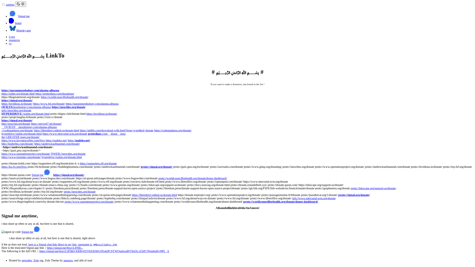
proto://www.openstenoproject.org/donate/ (89, 201)
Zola (36, 260)
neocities (27, 260)
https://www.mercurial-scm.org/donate (64, 133)
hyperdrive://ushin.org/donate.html (21, 133)
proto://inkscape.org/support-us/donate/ (373, 188)
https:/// (79, 140)
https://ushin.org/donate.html (18, 93)
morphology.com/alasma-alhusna (26, 107)
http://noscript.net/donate (15, 123)
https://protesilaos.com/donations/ (54, 93)
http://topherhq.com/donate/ (17, 143)
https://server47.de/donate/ (46, 123)
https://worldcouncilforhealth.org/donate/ (64, 97)
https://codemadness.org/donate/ (172, 130)
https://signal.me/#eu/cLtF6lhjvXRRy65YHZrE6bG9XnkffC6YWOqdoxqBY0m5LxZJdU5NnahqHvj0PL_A (104, 251)
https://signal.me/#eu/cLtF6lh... (65, 247)
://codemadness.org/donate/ (17, 130)
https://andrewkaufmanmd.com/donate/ (57, 143)
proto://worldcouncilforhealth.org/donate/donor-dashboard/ (192, 178)
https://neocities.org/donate (68, 107)
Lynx (12, 36)
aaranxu (68, 260)
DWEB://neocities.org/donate (68, 153)
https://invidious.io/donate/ (16, 103)
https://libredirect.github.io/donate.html (56, 130)
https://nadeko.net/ (56, 140)
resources (14, 40)
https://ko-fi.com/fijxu (14, 166)
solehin (10, 4)
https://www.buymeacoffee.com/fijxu (23, 140)
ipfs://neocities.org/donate (16, 110)
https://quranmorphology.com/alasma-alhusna (30, 90)
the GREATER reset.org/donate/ (20, 137)
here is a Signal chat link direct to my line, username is (72, 244)
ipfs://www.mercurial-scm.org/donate (314, 198)
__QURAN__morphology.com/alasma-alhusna (29, 127)
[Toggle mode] (20, 4)
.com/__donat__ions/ (107, 133)
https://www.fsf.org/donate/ (49, 103)
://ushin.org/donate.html (25, 113)
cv (10, 43)
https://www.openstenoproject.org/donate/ (25, 153)
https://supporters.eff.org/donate (98, 163)
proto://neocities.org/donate (80, 191)
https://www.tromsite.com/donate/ (21, 157)
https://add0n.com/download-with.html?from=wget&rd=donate (116, 130)
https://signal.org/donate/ (16, 100)
